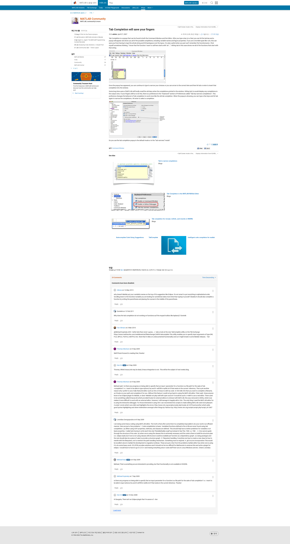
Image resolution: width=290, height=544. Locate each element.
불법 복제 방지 (107, 532)
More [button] (149, 8)
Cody (101, 8)
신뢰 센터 (74, 532)
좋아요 (205, 34)
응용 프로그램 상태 (120, 532)
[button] (212, 2)
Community (90, 62)
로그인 (205, 3)
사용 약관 (132, 532)
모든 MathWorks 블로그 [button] (78, 13)
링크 (122, 270)
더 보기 (75, 68)
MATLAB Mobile (90, 57)
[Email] (207, 148)
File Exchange (92, 8)
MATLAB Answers (78, 8)
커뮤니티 (102, 3)
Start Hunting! (79, 93)
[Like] (207, 144)
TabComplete (153, 237)
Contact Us (140, 532)
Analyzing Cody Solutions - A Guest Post (91, 45)
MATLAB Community (93, 18)
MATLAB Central (90, 65)
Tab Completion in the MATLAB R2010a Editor (183, 194)
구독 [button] (90, 13)
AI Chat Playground (112, 8)
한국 (215, 534)
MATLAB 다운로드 (191, 3)
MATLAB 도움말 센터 (88, 3)
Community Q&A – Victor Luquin (89, 47)
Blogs (143, 8)
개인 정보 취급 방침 (94, 532)
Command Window (118, 148)
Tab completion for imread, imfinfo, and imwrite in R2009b (172, 219)
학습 (111, 3)
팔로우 (215, 144)
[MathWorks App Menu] (216, 2)
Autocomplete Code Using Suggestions (130, 237)
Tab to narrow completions (167, 161)
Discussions (125, 8)
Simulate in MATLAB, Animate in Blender (91, 37)
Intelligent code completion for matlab (201, 237)
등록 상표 (83, 532)
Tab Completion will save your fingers (131, 29)
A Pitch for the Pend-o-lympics (88, 34)
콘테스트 (135, 8)
